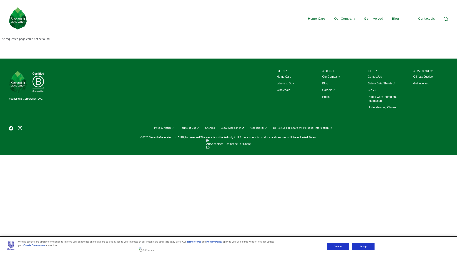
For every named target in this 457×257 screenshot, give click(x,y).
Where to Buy (285, 83)
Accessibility (257, 127)
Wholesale (283, 90)
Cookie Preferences (34, 245)
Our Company (344, 18)
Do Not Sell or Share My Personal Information (301, 127)
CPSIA (372, 90)
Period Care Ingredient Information (382, 98)
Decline (338, 246)
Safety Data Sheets (380, 83)
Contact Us (426, 18)
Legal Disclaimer (231, 127)
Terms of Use (188, 127)
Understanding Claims (382, 107)
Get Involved (373, 18)
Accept (363, 246)
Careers (327, 90)
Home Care (316, 18)
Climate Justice (423, 76)
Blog (395, 18)
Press (326, 96)
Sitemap (210, 127)
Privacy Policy (214, 241)
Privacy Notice (163, 127)
